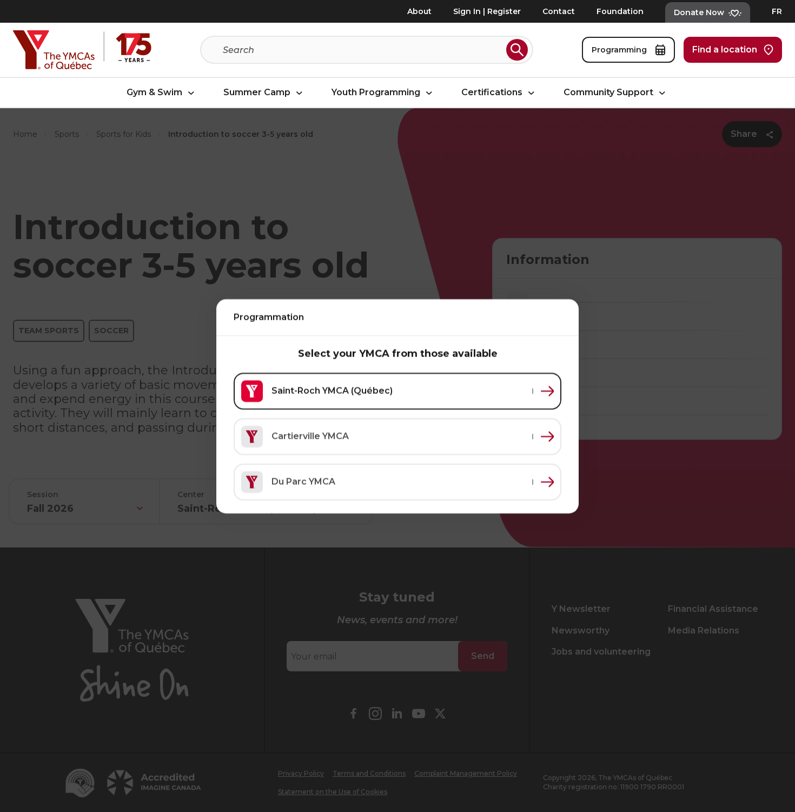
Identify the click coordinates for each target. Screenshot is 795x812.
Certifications (493, 93)
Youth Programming (377, 93)
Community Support (609, 93)
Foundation (620, 11)
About (419, 11)
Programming (620, 50)
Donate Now (699, 12)
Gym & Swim (155, 93)
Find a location (724, 49)
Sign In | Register (487, 11)
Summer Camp (258, 93)
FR (777, 11)
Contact (558, 11)
